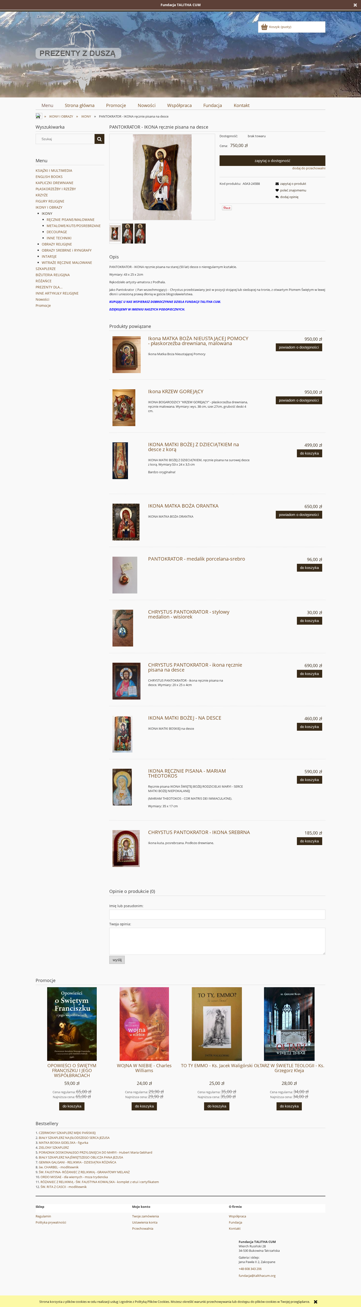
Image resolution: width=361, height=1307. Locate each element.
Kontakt (235, 1228)
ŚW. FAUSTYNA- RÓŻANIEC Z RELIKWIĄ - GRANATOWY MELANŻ (84, 1172)
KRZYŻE (42, 195)
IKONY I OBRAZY (49, 207)
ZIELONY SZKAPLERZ (54, 1147)
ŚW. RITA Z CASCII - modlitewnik (64, 1187)
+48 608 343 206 (250, 1269)
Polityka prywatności (51, 1222)
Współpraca (237, 1216)
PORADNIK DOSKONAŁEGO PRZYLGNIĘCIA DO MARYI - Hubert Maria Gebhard (95, 1152)
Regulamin (43, 1216)
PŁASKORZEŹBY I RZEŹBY (56, 189)
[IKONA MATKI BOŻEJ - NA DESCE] (128, 734)
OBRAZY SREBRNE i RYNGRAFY (67, 250)
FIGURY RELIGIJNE (50, 201)
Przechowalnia (142, 1228)
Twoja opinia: (120, 924)
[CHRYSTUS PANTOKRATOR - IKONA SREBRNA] (128, 848)
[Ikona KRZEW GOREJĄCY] (128, 407)
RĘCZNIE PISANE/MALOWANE (71, 219)
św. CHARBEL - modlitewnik (59, 1167)
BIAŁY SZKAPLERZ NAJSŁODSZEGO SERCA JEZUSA (74, 1137)
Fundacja (235, 1222)
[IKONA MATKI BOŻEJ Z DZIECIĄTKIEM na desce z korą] (128, 460)
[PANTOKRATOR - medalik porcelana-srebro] (128, 575)
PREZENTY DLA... (49, 287)
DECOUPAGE (57, 231)
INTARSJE (49, 256)
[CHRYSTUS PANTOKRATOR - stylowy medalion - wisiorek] (128, 628)
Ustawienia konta (144, 1222)
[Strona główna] (78, 57)
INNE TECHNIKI (59, 238)
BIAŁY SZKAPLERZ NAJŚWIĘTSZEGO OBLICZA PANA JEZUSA (81, 1157)
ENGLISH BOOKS (49, 176)
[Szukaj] (99, 139)
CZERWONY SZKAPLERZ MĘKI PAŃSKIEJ (67, 1133)
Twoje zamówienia (145, 1216)
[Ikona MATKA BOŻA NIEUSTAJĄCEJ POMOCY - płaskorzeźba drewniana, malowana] (128, 354)
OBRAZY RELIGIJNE (57, 244)
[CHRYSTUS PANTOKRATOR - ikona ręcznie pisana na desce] (128, 681)
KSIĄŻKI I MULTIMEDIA (54, 170)
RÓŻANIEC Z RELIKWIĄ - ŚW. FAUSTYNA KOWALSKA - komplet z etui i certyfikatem (100, 1182)
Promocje (43, 305)
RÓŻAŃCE (44, 281)
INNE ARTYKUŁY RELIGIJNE (57, 293)
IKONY (47, 213)
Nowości (42, 299)
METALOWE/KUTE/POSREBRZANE (74, 225)
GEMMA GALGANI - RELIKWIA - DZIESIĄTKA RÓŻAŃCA (77, 1162)
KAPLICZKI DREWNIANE (54, 182)
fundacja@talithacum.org (257, 1275)
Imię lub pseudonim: (126, 905)
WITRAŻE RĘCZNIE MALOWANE (67, 262)
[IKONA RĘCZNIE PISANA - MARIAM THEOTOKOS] (128, 787)
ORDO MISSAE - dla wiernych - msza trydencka (74, 1177)
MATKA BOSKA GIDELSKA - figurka (63, 1142)
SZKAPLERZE (46, 268)
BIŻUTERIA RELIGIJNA (53, 274)
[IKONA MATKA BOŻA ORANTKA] (128, 522)
